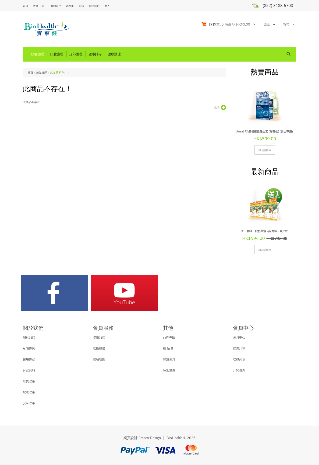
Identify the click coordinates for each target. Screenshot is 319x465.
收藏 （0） (39, 5)
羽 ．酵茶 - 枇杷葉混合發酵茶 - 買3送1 (265, 231)
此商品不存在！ (60, 73)
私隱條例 (29, 348)
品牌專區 (169, 337)
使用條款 (29, 359)
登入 (107, 5)
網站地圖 (99, 359)
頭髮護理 (37, 54)
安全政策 (29, 403)
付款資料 (29, 370)
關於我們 (29, 337)
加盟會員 (169, 359)
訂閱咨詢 (239, 370)
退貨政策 (29, 381)
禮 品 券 (168, 348)
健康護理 (114, 54)
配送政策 (29, 392)
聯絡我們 (99, 337)
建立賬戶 (94, 5)
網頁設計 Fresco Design (142, 437)
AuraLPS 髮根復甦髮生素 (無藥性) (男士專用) (264, 131)
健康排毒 (95, 54)
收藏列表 (239, 359)
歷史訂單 (239, 348)
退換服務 (99, 348)
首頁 (30, 73)
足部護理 (75, 54)
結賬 (81, 5)
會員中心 (239, 337)
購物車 (70, 5)
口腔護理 (56, 54)
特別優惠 (169, 370)
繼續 (216, 107)
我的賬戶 (56, 5)
